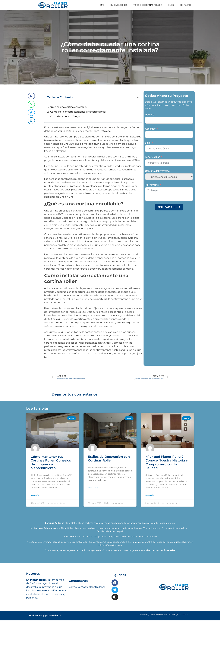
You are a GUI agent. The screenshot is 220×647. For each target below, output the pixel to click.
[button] (31, 96)
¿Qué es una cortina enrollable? (68, 107)
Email (148, 142)
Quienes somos (119, 5)
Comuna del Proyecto (157, 170)
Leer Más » (36, 502)
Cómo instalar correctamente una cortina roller (78, 111)
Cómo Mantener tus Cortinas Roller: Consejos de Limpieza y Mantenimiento (51, 469)
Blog (171, 5)
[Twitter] (114, 596)
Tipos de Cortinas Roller (147, 5)
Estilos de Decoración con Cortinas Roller (109, 465)
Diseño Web (162, 621)
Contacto (185, 5)
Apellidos (150, 128)
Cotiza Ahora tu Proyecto (69, 116)
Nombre (149, 114)
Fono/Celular (152, 156)
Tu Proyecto (152, 184)
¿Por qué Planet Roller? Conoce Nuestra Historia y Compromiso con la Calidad (166, 469)
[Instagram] (114, 604)
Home (101, 5)
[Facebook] (114, 589)
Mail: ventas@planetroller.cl (45, 622)
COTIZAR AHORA (169, 207)
